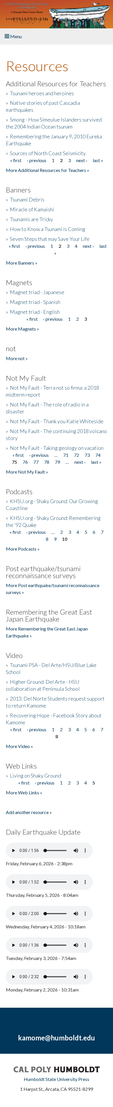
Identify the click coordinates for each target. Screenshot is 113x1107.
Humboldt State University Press (56, 1079)
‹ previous (36, 160)
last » (98, 160)
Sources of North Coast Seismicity (48, 153)
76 (25, 462)
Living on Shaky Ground (35, 775)
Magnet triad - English (35, 312)
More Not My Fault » (27, 471)
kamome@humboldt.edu (56, 1037)
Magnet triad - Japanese (37, 292)
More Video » (19, 746)
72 (76, 455)
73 (87, 455)
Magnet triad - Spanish (35, 302)
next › (81, 160)
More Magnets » (22, 328)
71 (65, 455)
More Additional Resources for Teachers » (47, 170)
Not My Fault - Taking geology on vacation (56, 448)
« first (15, 160)
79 (57, 462)
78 (46, 462)
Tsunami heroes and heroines (42, 93)
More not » (17, 358)
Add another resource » (29, 812)
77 (36, 462)
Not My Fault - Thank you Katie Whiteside (56, 421)
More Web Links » (24, 792)
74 (98, 455)
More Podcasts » (23, 548)
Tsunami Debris (27, 199)
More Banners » (21, 262)
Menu (15, 36)
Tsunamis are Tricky (31, 219)
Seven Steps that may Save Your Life (50, 239)
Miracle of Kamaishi (32, 209)
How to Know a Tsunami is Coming (47, 229)
